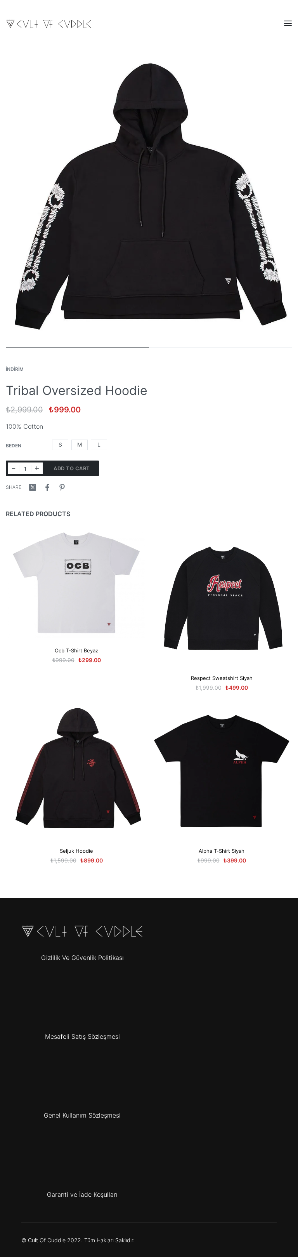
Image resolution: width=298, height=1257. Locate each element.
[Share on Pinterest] (62, 487)
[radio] (60, 445)
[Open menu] (288, 23)
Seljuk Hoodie (76, 851)
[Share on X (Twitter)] (32, 487)
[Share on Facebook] (47, 487)
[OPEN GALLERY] (149, 195)
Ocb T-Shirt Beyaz (76, 650)
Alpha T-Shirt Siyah (221, 851)
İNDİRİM (15, 369)
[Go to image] (77, 347)
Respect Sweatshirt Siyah (222, 678)
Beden (13, 446)
